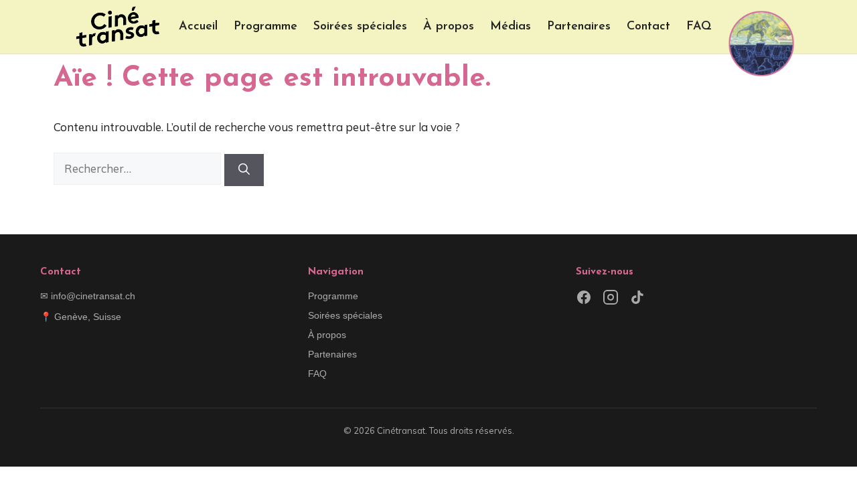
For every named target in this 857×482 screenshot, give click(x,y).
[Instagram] (611, 300)
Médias (510, 27)
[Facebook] (584, 300)
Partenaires (579, 27)
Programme (265, 27)
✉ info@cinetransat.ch (87, 296)
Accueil (198, 27)
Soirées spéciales (360, 27)
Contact (648, 27)
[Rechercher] (244, 170)
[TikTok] (637, 300)
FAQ (699, 27)
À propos (448, 27)
